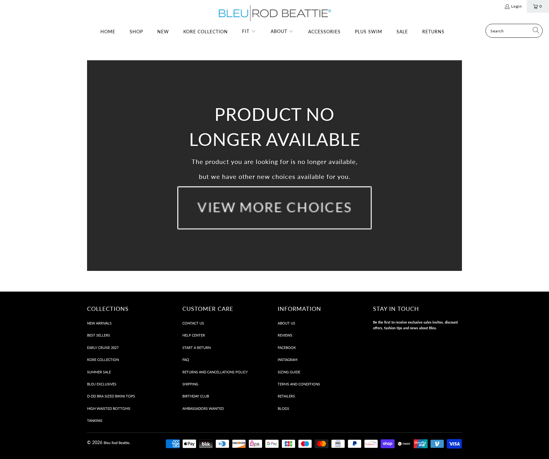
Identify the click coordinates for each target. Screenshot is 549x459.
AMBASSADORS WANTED (203, 408)
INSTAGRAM (287, 359)
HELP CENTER (193, 335)
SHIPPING (190, 384)
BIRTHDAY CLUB (195, 396)
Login (516, 6)
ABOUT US (286, 323)
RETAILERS (286, 396)
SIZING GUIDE (289, 372)
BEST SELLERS (98, 335)
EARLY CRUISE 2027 (103, 347)
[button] (249, 32)
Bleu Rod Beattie (116, 443)
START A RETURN (196, 347)
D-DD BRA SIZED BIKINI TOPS (111, 396)
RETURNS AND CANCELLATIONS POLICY (215, 372)
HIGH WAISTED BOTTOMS (108, 408)
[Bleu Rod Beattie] (274, 13)
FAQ (185, 359)
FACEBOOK (287, 347)
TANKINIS (94, 420)
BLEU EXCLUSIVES (101, 384)
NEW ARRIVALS (99, 323)
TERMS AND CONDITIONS (299, 384)
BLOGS (283, 408)
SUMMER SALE (99, 372)
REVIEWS (285, 335)
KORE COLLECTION (103, 359)
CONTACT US (193, 323)
